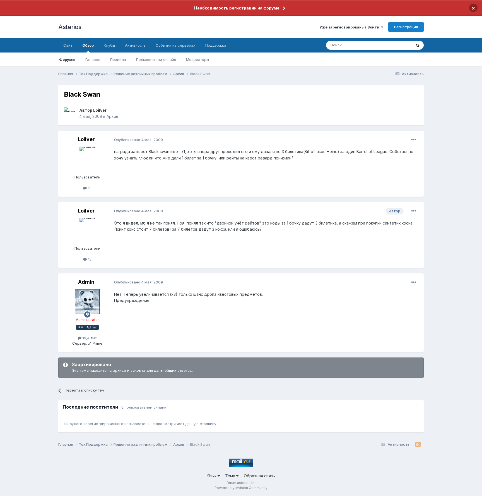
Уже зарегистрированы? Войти (350, 27)
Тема (230, 475)
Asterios (69, 26)
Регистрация (406, 27)
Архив (112, 116)
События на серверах (175, 45)
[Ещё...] (413, 139)
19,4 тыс (89, 338)
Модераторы (197, 59)
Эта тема (396, 45)
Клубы (109, 45)
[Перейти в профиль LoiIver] (70, 113)
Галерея (92, 59)
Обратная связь (259, 475)
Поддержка (215, 45)
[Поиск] (417, 45)
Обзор (88, 45)
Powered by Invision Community (241, 488)
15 (89, 188)
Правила (118, 59)
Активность (135, 45)
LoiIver (100, 110)
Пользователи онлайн (156, 59)
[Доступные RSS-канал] (418, 445)
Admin (86, 282)
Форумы (67, 59)
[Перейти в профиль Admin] (87, 301)
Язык (212, 475)
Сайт (67, 45)
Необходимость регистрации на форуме (236, 8)
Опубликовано (138, 139)
